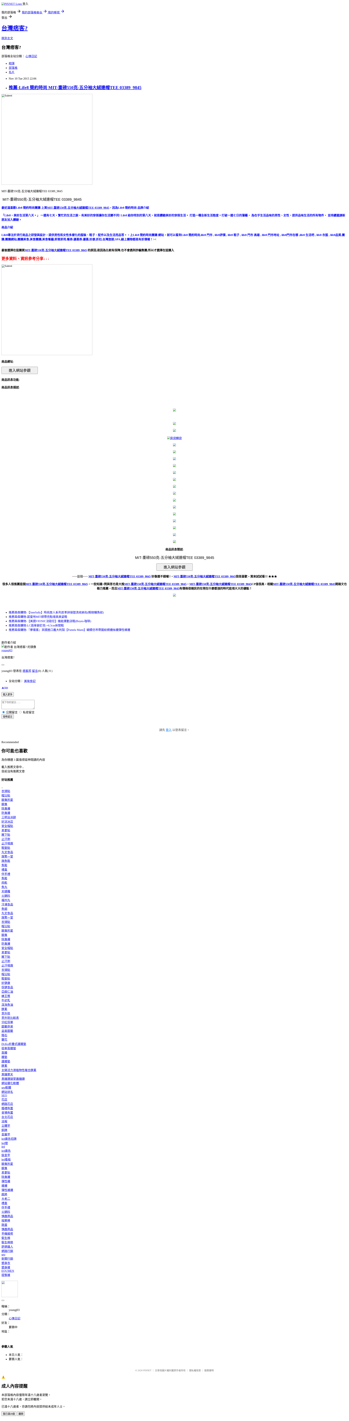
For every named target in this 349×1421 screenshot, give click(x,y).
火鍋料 (5, 895)
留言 (35, 670)
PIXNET (147, 1370)
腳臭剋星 (7, 799)
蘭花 (4, 1039)
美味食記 (30, 681)
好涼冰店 (7, 821)
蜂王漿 (5, 996)
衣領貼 (5, 791)
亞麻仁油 (7, 991)
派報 (4, 1121)
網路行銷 (7, 1251)
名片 (12, 72)
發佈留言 (7, 716)
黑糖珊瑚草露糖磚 (13, 1078)
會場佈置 (7, 1112)
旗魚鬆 (5, 860)
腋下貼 (5, 834)
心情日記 (31, 56)
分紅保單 (7, 1022)
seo (3, 1254)
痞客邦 (27, 670)
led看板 (6, 1159)
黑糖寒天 (7, 1074)
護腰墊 (5, 1061)
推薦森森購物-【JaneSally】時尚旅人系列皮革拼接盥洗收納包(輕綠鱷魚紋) (56, 612)
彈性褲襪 (7, 1190)
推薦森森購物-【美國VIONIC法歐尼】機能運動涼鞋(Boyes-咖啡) (50, 621)
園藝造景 (7, 1026)
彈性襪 (5, 1181)
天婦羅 (5, 891)
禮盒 (4, 869)
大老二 (5, 1198)
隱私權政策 (195, 1370)
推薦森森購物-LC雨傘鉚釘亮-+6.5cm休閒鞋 (36, 625)
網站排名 (7, 1091)
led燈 (4, 1143)
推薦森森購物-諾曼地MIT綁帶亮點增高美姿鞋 (38, 616)
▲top (4, 687)
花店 (4, 1099)
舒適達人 (7, 1246)
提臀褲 (5, 1275)
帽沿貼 (5, 795)
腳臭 (4, 804)
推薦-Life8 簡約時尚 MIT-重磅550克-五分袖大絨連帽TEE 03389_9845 (75, 87)
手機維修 (7, 1233)
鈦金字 (5, 1155)
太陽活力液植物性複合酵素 (18, 1070)
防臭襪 (5, 812)
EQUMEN (7, 1270)
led (3, 1146)
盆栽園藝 (7, 1030)
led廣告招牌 (9, 1138)
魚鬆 (4, 865)
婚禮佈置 (7, 1108)
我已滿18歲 (9, 1413)
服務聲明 (209, 1370)
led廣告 (6, 1150)
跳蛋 (4, 1224)
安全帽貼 (7, 826)
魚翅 (4, 908)
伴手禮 (5, 874)
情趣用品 (7, 1216)
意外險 (5, 1013)
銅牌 (4, 1130)
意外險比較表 (10, 1017)
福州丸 (5, 900)
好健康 (5, 983)
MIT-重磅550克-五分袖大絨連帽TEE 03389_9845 (57, 584)
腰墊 (4, 1057)
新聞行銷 (7, 1258)
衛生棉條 (7, 1242)
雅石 (4, 1035)
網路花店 (7, 1103)
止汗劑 (5, 839)
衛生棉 (5, 1238)
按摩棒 (5, 1220)
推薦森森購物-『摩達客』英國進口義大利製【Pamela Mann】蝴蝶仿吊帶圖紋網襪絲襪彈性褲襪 (69, 629)
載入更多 (7, 694)
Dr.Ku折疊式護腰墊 (13, 1044)
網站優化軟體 (10, 1083)
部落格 (13, 67)
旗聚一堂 (7, 856)
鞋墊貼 (5, 847)
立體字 (5, 1125)
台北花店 (7, 1117)
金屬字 (5, 1134)
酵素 (4, 1009)
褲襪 (4, 1185)
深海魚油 (7, 1004)
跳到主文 (7, 38)
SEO (4, 1095)
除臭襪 (5, 808)
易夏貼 (5, 830)
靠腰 (4, 1052)
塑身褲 (5, 1267)
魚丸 (4, 887)
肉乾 (4, 882)
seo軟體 (6, 1087)
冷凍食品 (7, 904)
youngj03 (6, 650)
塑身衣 (5, 1263)
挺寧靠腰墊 (8, 1048)
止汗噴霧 (7, 843)
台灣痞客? (14, 28)
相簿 (12, 63)
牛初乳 (5, 1000)
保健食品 (7, 987)
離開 (21, 1413)
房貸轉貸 (176, 438)
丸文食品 (7, 852)
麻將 (4, 1194)
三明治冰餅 (8, 817)
